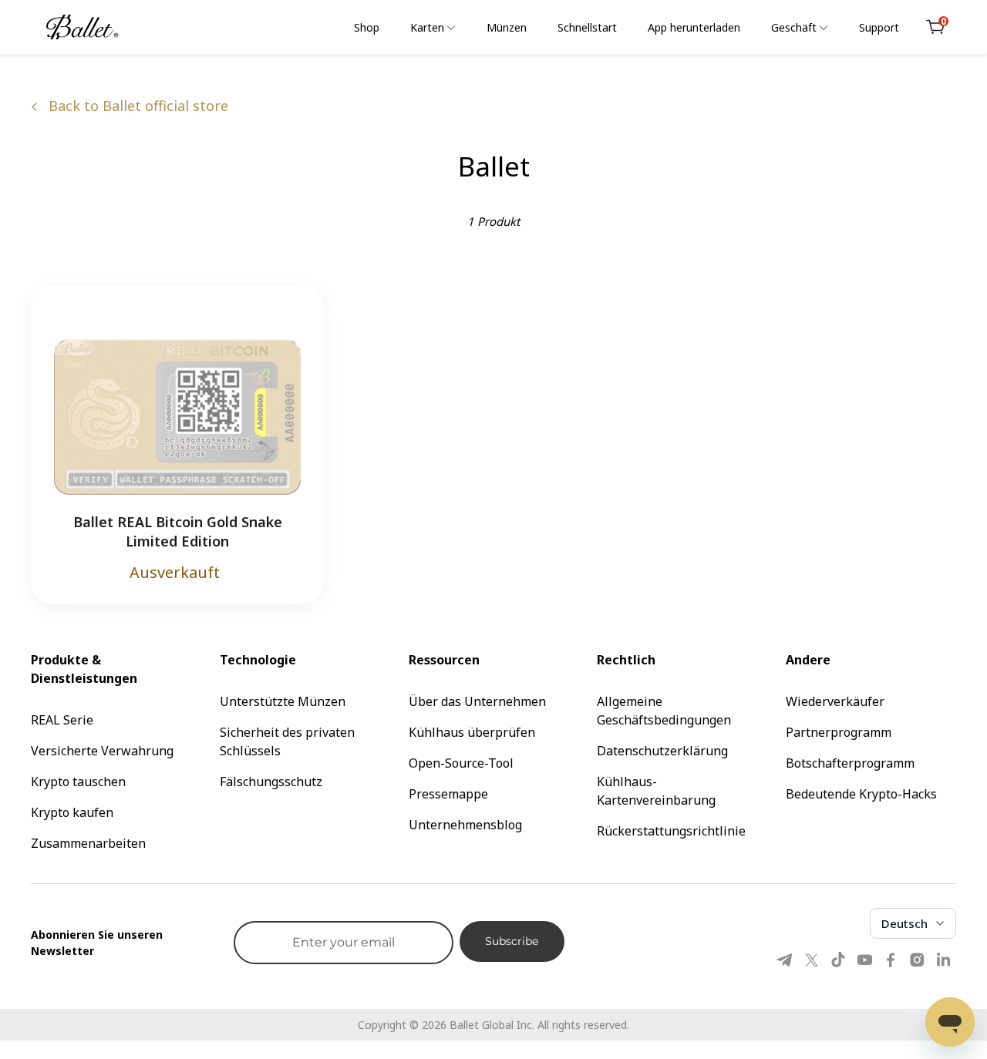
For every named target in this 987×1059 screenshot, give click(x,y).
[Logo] (82, 27)
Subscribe (511, 941)
